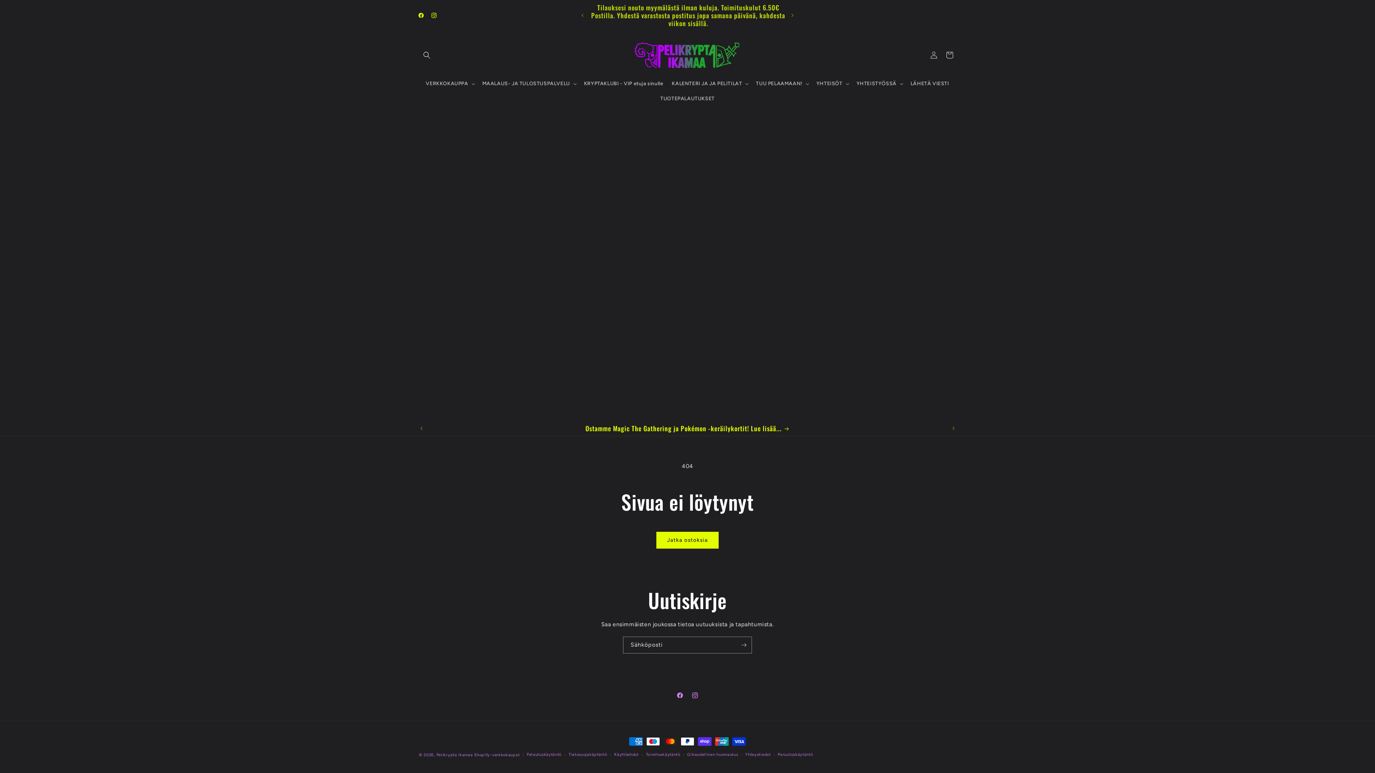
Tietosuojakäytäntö (588, 754)
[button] (427, 55)
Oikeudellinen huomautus (712, 754)
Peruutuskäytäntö (795, 754)
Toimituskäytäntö (663, 754)
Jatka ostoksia (687, 540)
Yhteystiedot (758, 754)
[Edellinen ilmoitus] (582, 15)
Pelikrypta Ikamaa (454, 755)
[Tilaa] (744, 645)
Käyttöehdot (626, 754)
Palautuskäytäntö (544, 754)
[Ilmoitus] (792, 15)
